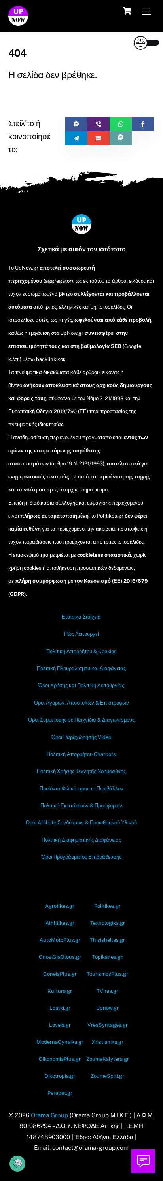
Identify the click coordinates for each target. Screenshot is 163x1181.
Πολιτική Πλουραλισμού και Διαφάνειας (81, 668)
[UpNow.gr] (18, 22)
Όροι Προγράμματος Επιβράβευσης (81, 857)
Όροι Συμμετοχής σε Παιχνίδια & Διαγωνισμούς (81, 720)
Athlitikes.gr (59, 923)
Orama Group (49, 1115)
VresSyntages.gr (107, 1025)
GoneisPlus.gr (60, 974)
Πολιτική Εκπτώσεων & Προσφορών (81, 806)
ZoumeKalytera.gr (107, 1059)
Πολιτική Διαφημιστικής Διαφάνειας (81, 840)
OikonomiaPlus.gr (60, 1059)
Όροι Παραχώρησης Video (81, 737)
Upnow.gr (107, 1008)
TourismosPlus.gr (107, 974)
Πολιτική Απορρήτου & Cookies (81, 651)
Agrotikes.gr (59, 906)
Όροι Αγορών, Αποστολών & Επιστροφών (81, 703)
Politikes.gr (107, 906)
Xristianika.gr (107, 1042)
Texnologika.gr (107, 923)
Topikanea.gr (107, 957)
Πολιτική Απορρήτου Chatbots (81, 754)
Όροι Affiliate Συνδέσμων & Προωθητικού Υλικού (81, 823)
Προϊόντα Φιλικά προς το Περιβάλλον (81, 789)
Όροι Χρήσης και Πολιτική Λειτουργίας (81, 685)
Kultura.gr (59, 991)
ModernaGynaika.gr (59, 1042)
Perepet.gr (59, 1093)
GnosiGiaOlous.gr (60, 957)
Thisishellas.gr (107, 940)
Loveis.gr (60, 1025)
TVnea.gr (107, 991)
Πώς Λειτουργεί (81, 634)
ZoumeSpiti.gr (107, 1076)
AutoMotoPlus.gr (60, 940)
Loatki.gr (59, 1008)
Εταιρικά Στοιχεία (81, 617)
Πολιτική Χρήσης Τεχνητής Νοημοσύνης (81, 771)
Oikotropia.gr (59, 1076)
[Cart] (127, 11)
